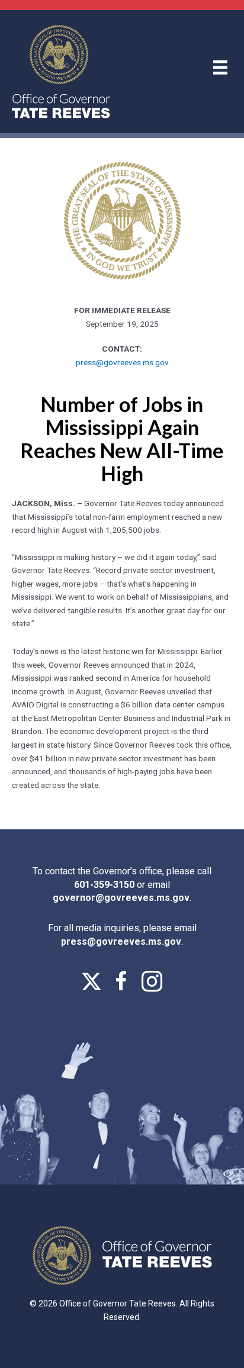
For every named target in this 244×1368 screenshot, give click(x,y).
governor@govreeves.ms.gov (121, 897)
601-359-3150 (105, 884)
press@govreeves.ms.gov (122, 362)
